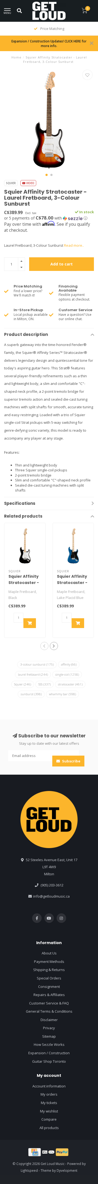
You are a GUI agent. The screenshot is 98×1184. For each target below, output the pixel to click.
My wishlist (49, 1111)
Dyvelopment (67, 1170)
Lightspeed (29, 1170)
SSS (44, 684)
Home (16, 57)
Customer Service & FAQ (49, 1003)
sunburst (31, 694)
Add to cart (61, 264)
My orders (49, 1094)
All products (49, 1127)
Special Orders (49, 978)
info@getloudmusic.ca (51, 896)
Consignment (49, 986)
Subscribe (70, 761)
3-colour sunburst (37, 664)
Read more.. (74, 245)
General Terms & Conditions (49, 1011)
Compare (49, 1119)
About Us (49, 953)
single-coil (67, 674)
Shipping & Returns (49, 969)
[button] (46, 175)
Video (29, 183)
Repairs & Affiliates (49, 994)
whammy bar (62, 694)
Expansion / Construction (49, 1052)
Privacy (49, 1027)
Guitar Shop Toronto (49, 1061)
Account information (49, 1086)
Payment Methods (49, 961)
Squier (11, 183)
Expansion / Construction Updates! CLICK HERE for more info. (49, 43)
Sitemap (49, 1036)
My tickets (49, 1102)
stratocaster (70, 684)
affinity (68, 664)
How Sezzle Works (49, 1044)
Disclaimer (49, 1019)
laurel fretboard (33, 674)
